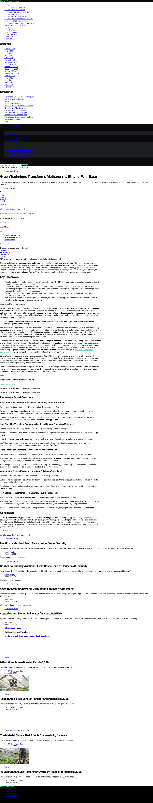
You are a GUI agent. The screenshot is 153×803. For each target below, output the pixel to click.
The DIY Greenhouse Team (14, 671)
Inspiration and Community (16, 25)
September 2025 (11, 73)
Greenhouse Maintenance (15, 16)
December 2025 (11, 67)
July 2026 (8, 51)
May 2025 (8, 82)
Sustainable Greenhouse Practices (19, 23)
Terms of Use (10, 39)
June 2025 (9, 80)
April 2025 (8, 84)
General (7, 101)
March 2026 (9, 60)
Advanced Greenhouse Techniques (18, 21)
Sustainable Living (12, 119)
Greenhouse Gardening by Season (18, 19)
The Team (12, 30)
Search (25, 165)
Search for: (4, 163)
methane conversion (12, 238)
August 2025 (9, 75)
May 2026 (8, 55)
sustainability (9, 240)
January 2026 (10, 64)
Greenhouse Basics (12, 14)
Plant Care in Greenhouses (16, 7)
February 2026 (10, 62)
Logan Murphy (4, 227)
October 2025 (10, 71)
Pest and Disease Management (17, 12)
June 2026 (9, 53)
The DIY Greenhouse (8, 1)
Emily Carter (8, 599)
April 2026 (8, 58)
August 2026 (9, 49)
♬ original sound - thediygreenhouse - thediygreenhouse (27, 636)
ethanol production (12, 235)
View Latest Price (7, 384)
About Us (8, 28)
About (7, 130)
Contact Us (13, 32)
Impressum (9, 37)
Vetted (7, 5)
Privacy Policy (10, 34)
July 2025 (8, 78)
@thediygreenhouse (12, 628)
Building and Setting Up (14, 10)
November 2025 (11, 69)
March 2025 (9, 87)
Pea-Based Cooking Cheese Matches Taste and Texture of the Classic (18, 214)
